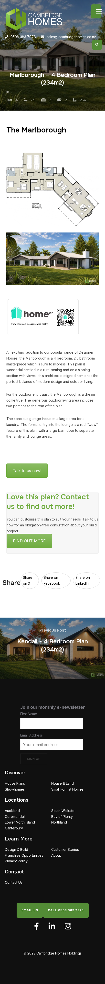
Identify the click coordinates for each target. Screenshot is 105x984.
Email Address (31, 735)
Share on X (27, 580)
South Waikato (62, 811)
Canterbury (14, 828)
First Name (28, 714)
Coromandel (15, 816)
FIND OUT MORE (29, 540)
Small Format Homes (67, 789)
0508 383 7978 (23, 37)
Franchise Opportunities (24, 855)
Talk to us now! (27, 470)
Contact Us (13, 882)
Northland (59, 822)
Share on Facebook (52, 580)
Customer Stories (65, 849)
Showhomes (15, 789)
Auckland (12, 811)
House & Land (62, 783)
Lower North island (20, 822)
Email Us (29, 910)
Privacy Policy (16, 861)
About (56, 855)
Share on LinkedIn (82, 580)
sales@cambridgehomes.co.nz (71, 37)
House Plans (15, 783)
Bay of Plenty (62, 816)
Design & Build (16, 849)
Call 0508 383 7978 (66, 910)
